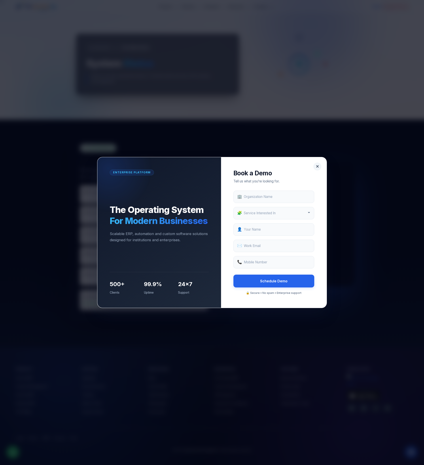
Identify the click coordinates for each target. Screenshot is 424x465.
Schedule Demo (274, 281)
